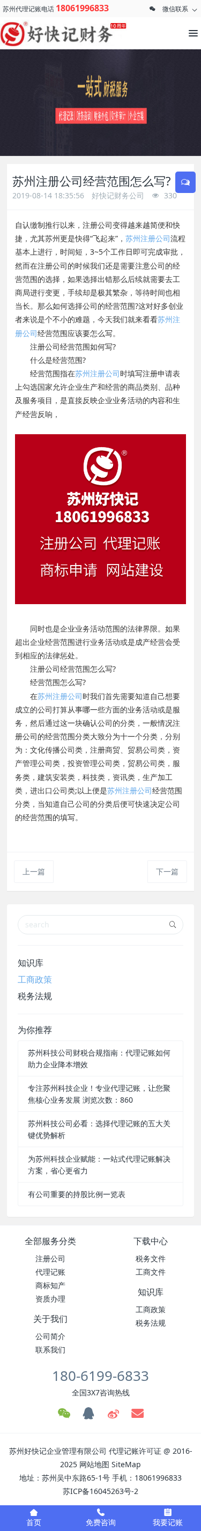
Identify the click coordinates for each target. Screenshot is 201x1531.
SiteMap (126, 1464)
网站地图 (94, 1464)
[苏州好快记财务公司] (48, 33)
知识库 (30, 963)
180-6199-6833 (100, 1375)
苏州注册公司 (147, 238)
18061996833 (82, 8)
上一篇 (34, 871)
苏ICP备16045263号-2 (100, 1491)
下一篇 (167, 871)
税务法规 (35, 996)
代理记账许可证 (135, 1451)
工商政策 (35, 979)
